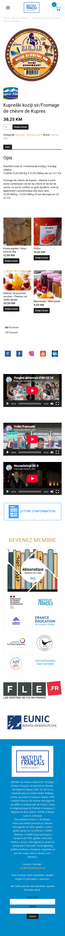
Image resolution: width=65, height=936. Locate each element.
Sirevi (39, 134)
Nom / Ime (32, 897)
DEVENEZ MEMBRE (32, 540)
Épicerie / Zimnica (20, 18)
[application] (32, 390)
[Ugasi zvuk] (52, 403)
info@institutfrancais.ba (32, 867)
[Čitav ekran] (57, 403)
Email (32, 906)
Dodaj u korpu (20, 127)
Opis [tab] (7, 147)
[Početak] (7, 403)
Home (6, 18)
